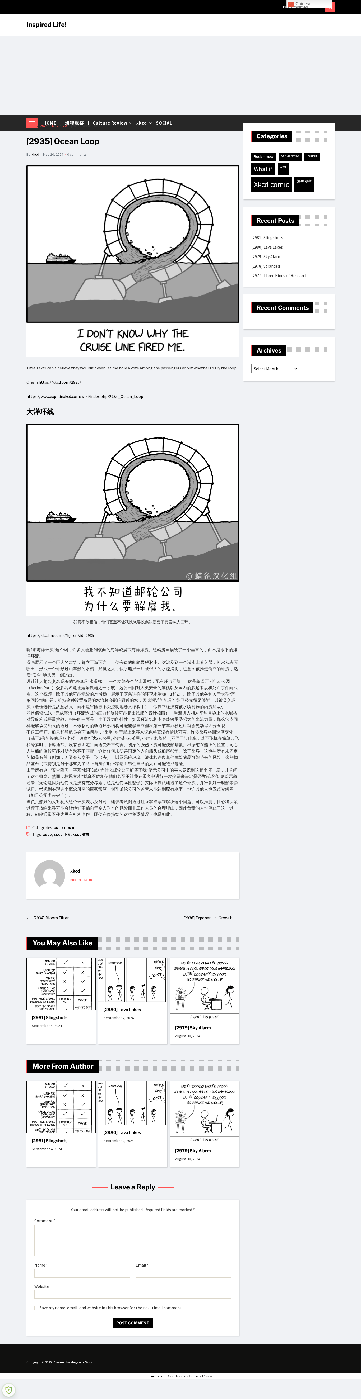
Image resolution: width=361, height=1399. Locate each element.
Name (41, 1265)
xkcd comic (64, 828)
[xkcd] (49, 875)
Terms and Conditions (167, 1376)
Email (142, 1265)
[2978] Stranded (265, 266)
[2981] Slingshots (49, 1017)
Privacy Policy (200, 1376)
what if (263, 169)
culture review (290, 156)
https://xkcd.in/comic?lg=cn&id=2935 (60, 635)
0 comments (77, 154)
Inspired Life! (46, 25)
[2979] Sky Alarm (193, 1027)
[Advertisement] (180, 75)
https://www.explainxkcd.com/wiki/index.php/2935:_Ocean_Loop (84, 396)
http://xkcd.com (81, 880)
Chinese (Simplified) (299, 5)
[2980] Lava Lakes (122, 1009)
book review (264, 156)
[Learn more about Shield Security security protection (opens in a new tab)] (8, 1390)
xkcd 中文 (62, 834)
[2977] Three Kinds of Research (279, 275)
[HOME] (285, 6)
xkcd (35, 154)
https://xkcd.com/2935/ (60, 382)
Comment (44, 1221)
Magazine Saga (81, 1362)
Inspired (312, 156)
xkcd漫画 (81, 834)
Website (41, 1286)
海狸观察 (304, 181)
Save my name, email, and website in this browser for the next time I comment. (111, 1308)
